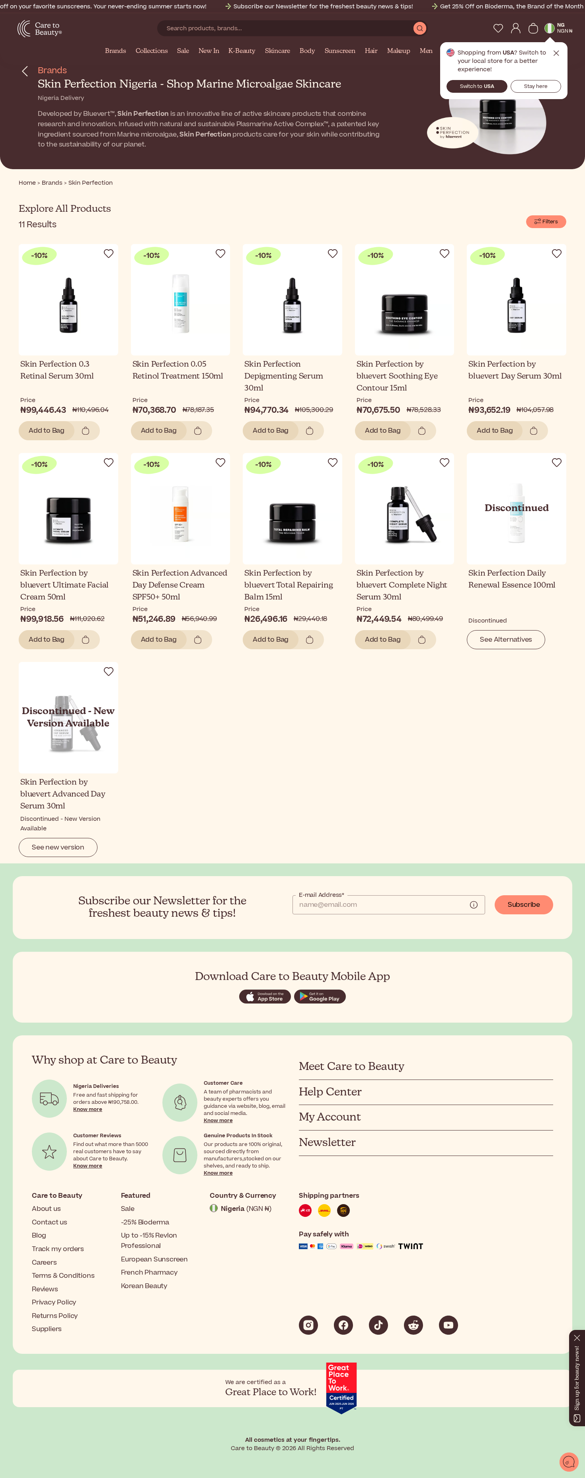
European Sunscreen (154, 1259)
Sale (183, 51)
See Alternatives (506, 639)
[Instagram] (308, 1325)
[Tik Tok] (378, 1325)
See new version (58, 847)
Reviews (45, 1289)
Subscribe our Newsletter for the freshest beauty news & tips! (323, 6)
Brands (115, 51)
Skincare (277, 51)
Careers (44, 1262)
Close (556, 53)
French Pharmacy (149, 1272)
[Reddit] (413, 1325)
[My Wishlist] (498, 28)
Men (426, 51)
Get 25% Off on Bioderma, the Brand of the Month (511, 6)
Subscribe (524, 905)
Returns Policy (55, 1316)
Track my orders (58, 1249)
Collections (152, 51)
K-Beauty (241, 51)
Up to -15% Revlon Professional (149, 1241)
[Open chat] (569, 1462)
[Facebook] (343, 1325)
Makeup (398, 51)
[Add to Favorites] (108, 253)
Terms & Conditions (63, 1276)
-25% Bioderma (145, 1222)
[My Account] (515, 28)
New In (209, 51)
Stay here (536, 86)
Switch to (477, 86)
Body (307, 51)
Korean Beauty (144, 1286)
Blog (39, 1235)
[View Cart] (533, 28)
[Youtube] (448, 1325)
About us (46, 1209)
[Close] (577, 1336)
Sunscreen (340, 51)
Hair (371, 51)
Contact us (49, 1222)
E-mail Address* (321, 895)
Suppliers (47, 1329)
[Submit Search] (419, 28)
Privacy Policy (54, 1302)
